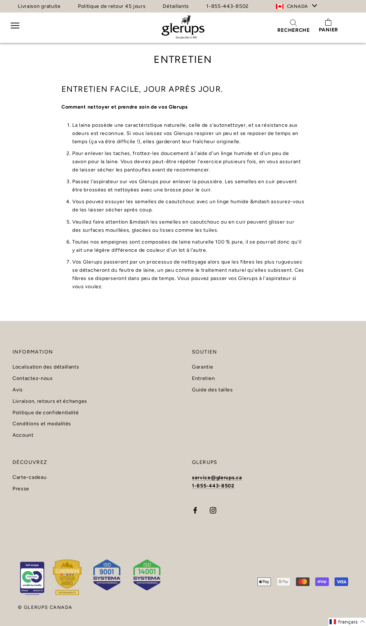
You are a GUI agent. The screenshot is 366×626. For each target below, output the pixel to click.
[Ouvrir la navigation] (15, 30)
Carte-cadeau (29, 477)
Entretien (203, 378)
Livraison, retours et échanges (50, 401)
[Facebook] (195, 509)
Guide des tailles (212, 390)
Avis (18, 390)
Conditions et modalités (42, 424)
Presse (21, 489)
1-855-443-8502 (227, 6)
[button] (347, 622)
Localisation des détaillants (46, 367)
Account (23, 435)
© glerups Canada (45, 607)
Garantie (202, 367)
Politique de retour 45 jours (112, 6)
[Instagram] (213, 509)
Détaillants (176, 6)
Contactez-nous (33, 378)
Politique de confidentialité (46, 413)
